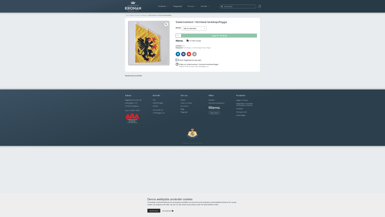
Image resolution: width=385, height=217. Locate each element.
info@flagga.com (203, 66)
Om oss (190, 6)
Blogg (182, 109)
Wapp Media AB (199, 143)
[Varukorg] (259, 6)
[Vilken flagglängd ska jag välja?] (177, 60)
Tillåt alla (153, 211)
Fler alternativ (166, 211)
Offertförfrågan (158, 103)
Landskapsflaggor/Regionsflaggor (201, 48)
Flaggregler (177, 6)
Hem (127, 15)
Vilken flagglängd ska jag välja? (190, 60)
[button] (166, 24)
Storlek (178, 28)
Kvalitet (183, 100)
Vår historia (184, 106)
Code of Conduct (186, 103)
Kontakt (204, 6)
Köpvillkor (211, 100)
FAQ (154, 100)
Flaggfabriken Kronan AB (189, 143)
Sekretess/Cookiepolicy (216, 103)
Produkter (162, 6)
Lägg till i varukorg (219, 36)
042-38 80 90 (186, 66)
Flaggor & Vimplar (134, 15)
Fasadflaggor (143, 15)
